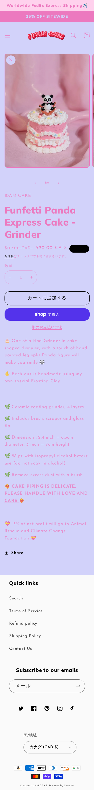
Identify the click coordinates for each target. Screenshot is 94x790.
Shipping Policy (25, 636)
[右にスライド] (59, 183)
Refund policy (23, 623)
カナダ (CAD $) (44, 747)
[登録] (78, 686)
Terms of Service (25, 611)
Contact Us (20, 649)
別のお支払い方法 (47, 327)
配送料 (9, 256)
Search (16, 598)
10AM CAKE (39, 786)
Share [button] (17, 553)
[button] (7, 35)
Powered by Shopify (61, 786)
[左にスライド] (35, 183)
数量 (9, 266)
